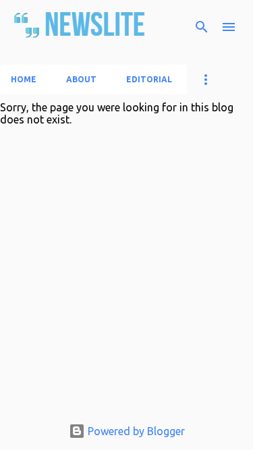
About (81, 79)
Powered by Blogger (135, 431)
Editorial (149, 79)
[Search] (202, 27)
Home (23, 79)
